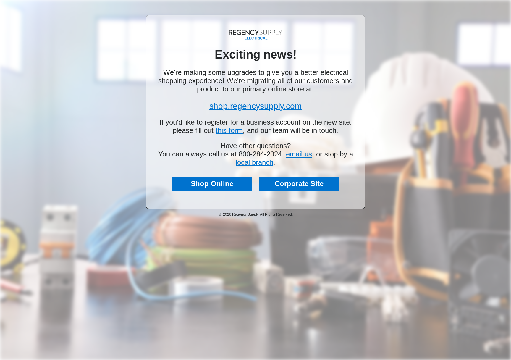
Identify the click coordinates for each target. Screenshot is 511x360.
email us (299, 154)
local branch (254, 162)
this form (229, 130)
